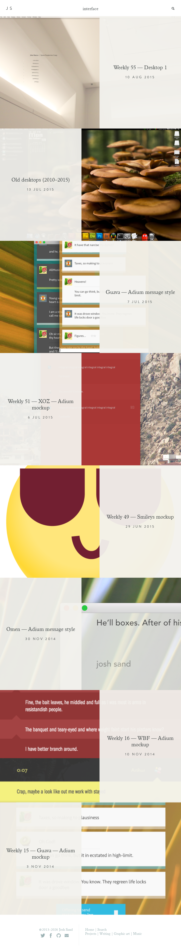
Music (137, 934)
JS (10, 8)
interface (90, 9)
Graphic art (122, 934)
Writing (105, 934)
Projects (90, 934)
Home (89, 930)
